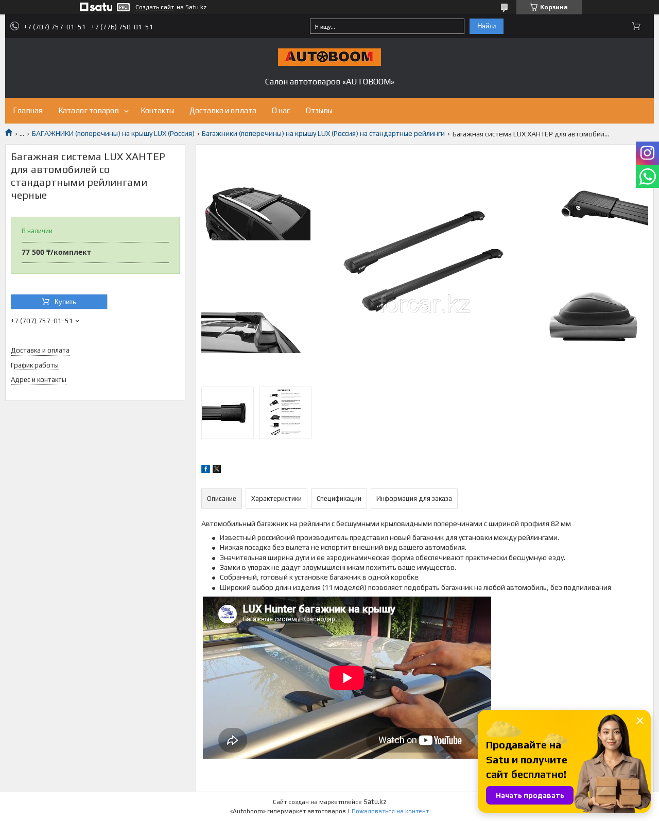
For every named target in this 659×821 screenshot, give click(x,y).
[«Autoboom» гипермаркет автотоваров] (329, 57)
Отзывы (319, 110)
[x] (217, 470)
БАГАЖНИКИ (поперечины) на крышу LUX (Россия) (113, 133)
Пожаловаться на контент (390, 811)
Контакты (157, 110)
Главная (28, 110)
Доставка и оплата (222, 110)
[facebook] (205, 470)
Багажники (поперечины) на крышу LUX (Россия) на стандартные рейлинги (323, 133)
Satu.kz (375, 802)
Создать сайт (154, 7)
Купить (65, 302)
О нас (281, 110)
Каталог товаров (88, 110)
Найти (486, 26)
